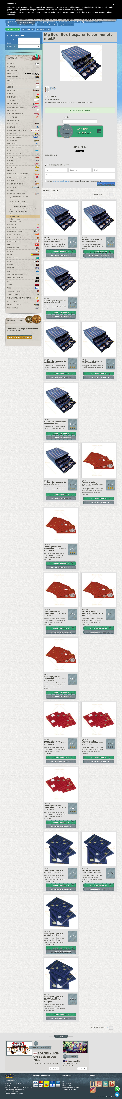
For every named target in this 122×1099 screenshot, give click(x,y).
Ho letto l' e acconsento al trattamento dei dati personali (74, 181)
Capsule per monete (43, 29)
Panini (9, 254)
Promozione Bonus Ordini (70, 1088)
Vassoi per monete (13, 29)
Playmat (10, 265)
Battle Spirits (12, 90)
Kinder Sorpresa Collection (17, 174)
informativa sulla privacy (61, 181)
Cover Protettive (13, 120)
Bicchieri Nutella (13, 104)
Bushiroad (11, 110)
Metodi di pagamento (68, 20)
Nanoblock (11, 181)
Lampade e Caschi (13, 241)
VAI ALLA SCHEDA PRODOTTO (61, 255)
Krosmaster (11, 167)
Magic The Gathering (15, 184)
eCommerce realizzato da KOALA (106, 1097)
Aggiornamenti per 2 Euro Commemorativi (23, 209)
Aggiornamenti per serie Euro (18, 206)
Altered (10, 87)
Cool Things (12, 117)
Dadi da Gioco (12, 124)
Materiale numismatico (16, 194)
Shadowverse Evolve (15, 275)
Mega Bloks (11, 228)
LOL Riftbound (12, 77)
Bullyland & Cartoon (15, 107)
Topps (9, 285)
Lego (9, 245)
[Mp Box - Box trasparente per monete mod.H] (61, 460)
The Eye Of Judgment (15, 295)
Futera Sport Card (14, 154)
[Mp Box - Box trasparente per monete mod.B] (99, 218)
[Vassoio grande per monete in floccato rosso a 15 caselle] (61, 525)
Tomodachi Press (13, 291)
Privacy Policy (66, 1086)
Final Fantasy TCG (14, 147)
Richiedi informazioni (106, 184)
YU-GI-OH (10, 84)
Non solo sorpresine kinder (17, 177)
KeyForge (10, 171)
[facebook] (93, 1083)
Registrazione (66, 1084)
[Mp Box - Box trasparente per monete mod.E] (99, 339)
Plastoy (10, 261)
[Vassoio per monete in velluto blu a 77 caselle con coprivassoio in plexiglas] (61, 975)
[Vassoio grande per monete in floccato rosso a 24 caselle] (61, 590)
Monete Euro (12, 224)
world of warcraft (15, 305)
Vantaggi (43, 20)
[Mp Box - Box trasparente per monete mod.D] (61, 339)
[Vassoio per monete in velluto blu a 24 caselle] (99, 849)
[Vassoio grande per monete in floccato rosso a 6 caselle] (99, 460)
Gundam (10, 64)
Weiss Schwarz (12, 308)
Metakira (10, 191)
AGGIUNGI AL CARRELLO (61, 251)
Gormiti (10, 161)
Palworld (11, 67)
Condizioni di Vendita (69, 1090)
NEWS (96, 20)
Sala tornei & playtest (85, 20)
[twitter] (106, 1083)
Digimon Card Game (14, 137)
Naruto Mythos (13, 234)
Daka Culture (12, 258)
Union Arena (12, 301)
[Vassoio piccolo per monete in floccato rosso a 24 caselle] (61, 784)
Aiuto (57, 20)
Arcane (10, 80)
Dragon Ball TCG (13, 134)
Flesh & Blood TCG (14, 157)
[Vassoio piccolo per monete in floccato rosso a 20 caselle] (99, 719)
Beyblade (10, 74)
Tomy (9, 288)
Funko (9, 150)
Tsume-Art (11, 100)
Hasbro (10, 281)
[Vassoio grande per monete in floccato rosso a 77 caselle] (61, 655)
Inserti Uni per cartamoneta (18, 211)
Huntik (10, 164)
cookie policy (78, 10)
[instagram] (93, 1090)
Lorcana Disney (13, 248)
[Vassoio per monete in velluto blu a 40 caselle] (61, 912)
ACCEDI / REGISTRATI (26, 22)
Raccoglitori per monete (17, 201)
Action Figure (12, 70)
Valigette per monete (16, 214)
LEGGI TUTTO (54, 1068)
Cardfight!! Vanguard (15, 114)
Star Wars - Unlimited (15, 278)
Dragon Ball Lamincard (16, 130)
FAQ (63, 1082)
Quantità (65, 117)
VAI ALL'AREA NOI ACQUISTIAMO (19, 337)
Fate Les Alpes (12, 144)
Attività (50, 20)
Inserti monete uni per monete (19, 204)
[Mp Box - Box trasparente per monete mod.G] (61, 400)
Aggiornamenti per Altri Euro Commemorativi (18, 198)
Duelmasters (12, 140)
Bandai (10, 94)
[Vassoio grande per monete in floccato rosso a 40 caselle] (99, 590)
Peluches (10, 251)
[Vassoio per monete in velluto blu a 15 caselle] (61, 849)
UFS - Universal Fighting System (19, 298)
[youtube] (99, 1083)
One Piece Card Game (15, 238)
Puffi (9, 271)
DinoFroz (11, 127)
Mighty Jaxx (11, 97)
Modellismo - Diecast (15, 231)
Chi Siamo (34, 20)
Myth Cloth (11, 187)
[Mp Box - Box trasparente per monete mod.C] (61, 278)
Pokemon (10, 268)
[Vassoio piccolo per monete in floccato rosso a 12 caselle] (61, 719)
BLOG (102, 20)
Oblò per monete (27, 29)
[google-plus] (112, 1083)
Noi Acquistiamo (23, 20)
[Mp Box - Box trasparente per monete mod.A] (61, 218)
